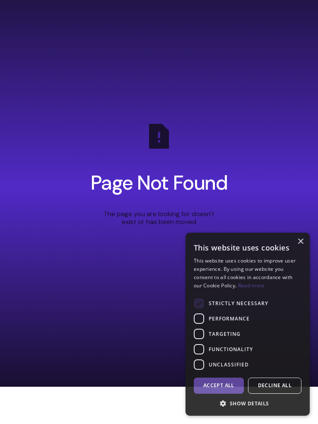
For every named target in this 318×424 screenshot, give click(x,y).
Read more (251, 285)
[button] (247, 403)
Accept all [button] (218, 385)
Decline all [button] (275, 385)
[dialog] (248, 324)
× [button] (300, 241)
